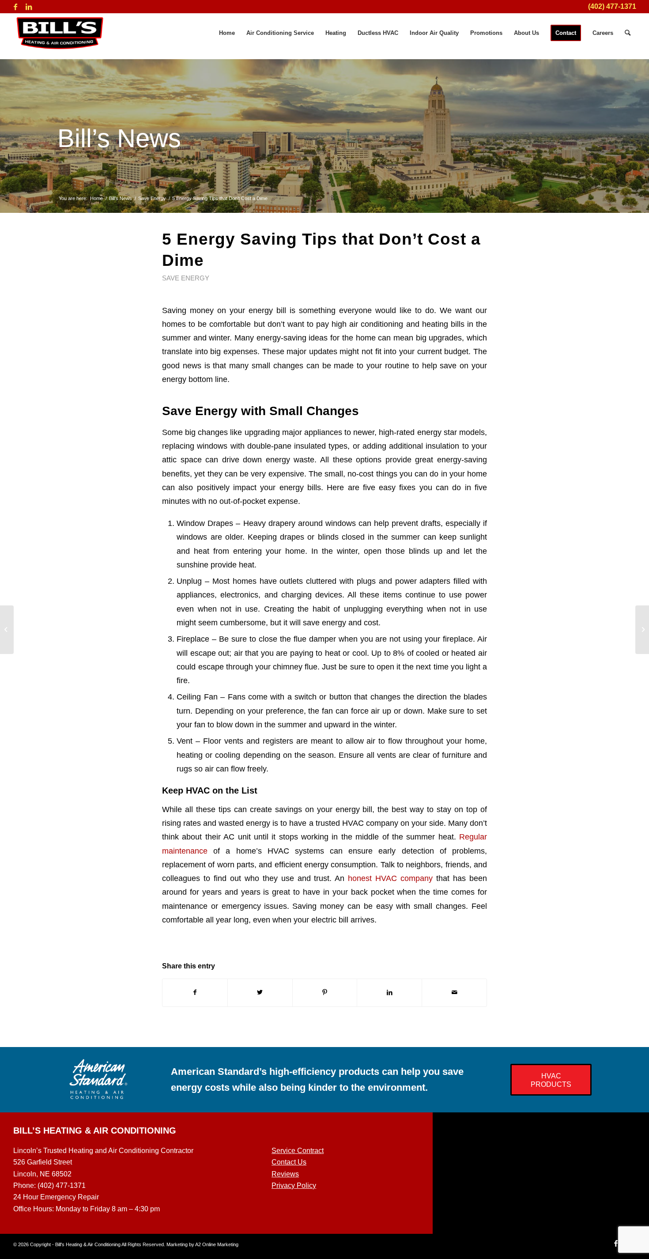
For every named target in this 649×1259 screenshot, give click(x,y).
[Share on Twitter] (260, 992)
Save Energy (185, 278)
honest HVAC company (390, 878)
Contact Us (289, 1162)
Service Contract (298, 1150)
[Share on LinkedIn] (389, 992)
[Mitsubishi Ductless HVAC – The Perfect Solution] (7, 629)
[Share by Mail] (454, 992)
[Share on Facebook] (194, 992)
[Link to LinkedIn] (28, 6)
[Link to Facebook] (15, 6)
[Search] (627, 33)
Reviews (285, 1174)
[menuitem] (227, 33)
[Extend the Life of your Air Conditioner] (642, 629)
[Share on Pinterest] (325, 992)
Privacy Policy (294, 1185)
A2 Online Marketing (216, 1244)
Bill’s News (119, 138)
